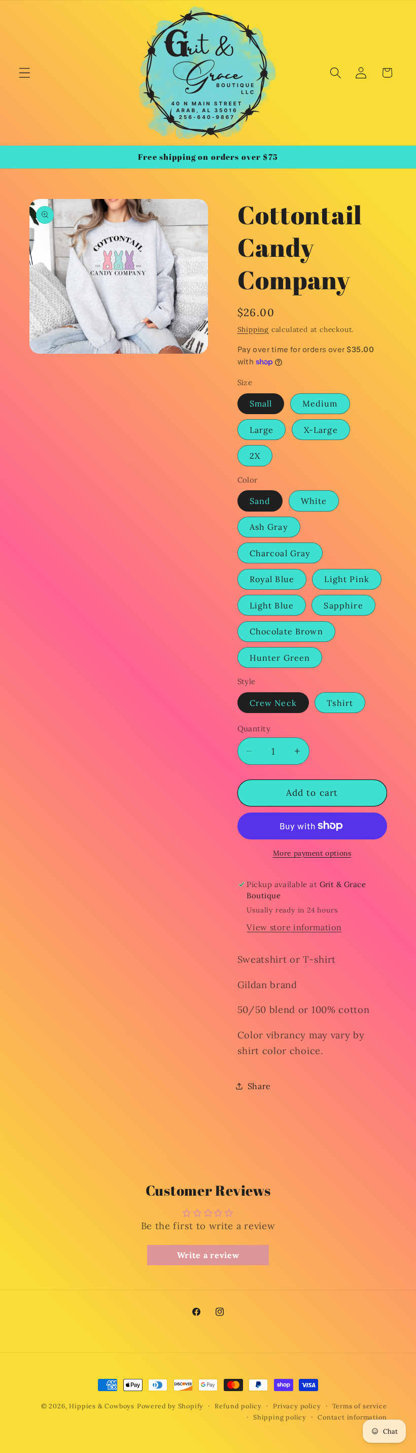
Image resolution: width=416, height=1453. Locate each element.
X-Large (321, 430)
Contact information (352, 1417)
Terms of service (359, 1406)
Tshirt (340, 703)
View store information (294, 927)
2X (255, 456)
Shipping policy (279, 1417)
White (314, 501)
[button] (25, 73)
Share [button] (259, 1086)
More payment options (312, 853)
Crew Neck (273, 703)
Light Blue (272, 605)
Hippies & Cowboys (101, 1406)
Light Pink (346, 579)
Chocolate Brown (286, 631)
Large (262, 430)
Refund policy (238, 1406)
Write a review (208, 1255)
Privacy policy (297, 1406)
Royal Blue (272, 579)
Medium (320, 403)
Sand (260, 501)
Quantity (254, 728)
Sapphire (343, 605)
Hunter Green (280, 658)
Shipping (253, 329)
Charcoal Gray (280, 553)
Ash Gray (269, 527)
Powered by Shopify (170, 1406)
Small (261, 403)
